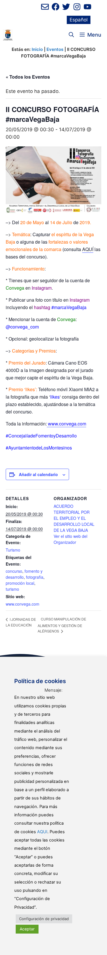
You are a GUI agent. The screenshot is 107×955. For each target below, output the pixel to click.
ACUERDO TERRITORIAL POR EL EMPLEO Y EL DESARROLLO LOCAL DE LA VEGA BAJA (74, 518)
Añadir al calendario (38, 474)
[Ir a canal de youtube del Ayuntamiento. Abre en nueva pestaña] (87, 6)
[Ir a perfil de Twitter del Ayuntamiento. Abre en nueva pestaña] (66, 6)
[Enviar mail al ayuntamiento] (45, 6)
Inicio (37, 49)
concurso (14, 571)
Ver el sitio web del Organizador (70, 539)
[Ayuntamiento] (8, 34)
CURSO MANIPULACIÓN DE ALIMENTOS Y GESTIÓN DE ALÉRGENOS (62, 624)
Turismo (13, 550)
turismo (12, 589)
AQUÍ (87, 249)
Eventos (55, 49)
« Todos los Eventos (28, 76)
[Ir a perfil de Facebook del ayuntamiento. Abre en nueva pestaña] (55, 6)
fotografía (34, 577)
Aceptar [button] (27, 928)
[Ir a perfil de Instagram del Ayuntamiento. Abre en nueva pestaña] (77, 6)
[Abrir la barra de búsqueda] (71, 34)
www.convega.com (22, 604)
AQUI (42, 831)
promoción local (20, 583)
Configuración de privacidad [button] (44, 918)
